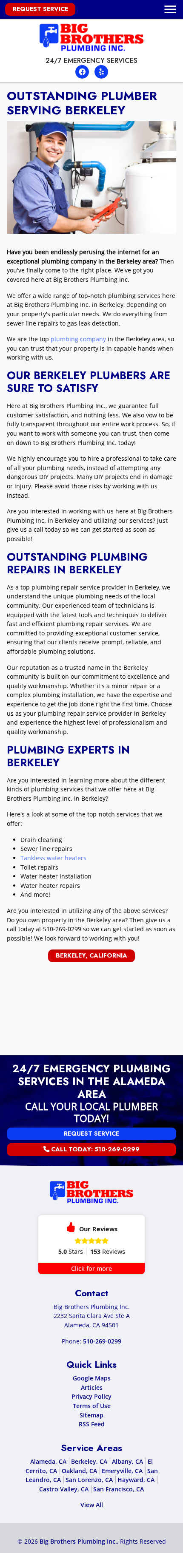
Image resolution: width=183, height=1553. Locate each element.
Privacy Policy (91, 1396)
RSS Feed (92, 1424)
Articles (92, 1387)
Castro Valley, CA (64, 1489)
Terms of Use (92, 1406)
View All (91, 1505)
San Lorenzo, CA (89, 1480)
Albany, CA (127, 1461)
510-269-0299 (62, 929)
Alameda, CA (48, 1461)
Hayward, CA (135, 1480)
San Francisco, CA (118, 1489)
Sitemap (91, 1415)
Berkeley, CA (89, 1461)
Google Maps (92, 1378)
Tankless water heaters (53, 858)
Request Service (40, 9)
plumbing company (77, 339)
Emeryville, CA (122, 1471)
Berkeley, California (91, 955)
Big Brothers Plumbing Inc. (78, 1541)
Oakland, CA (79, 1471)
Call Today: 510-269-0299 (94, 1149)
